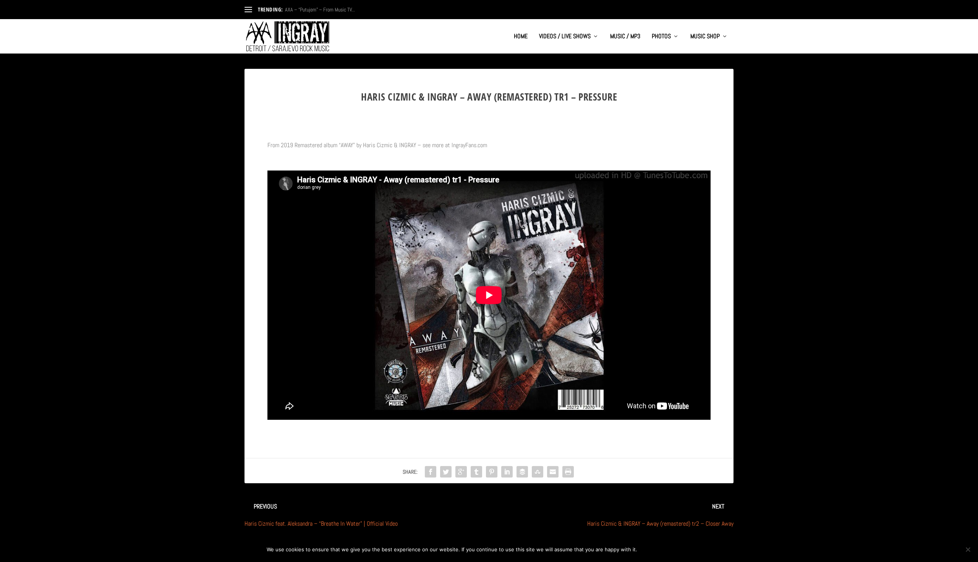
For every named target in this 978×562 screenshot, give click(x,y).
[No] (967, 549)
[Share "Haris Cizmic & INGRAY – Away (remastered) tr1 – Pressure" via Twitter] (445, 471)
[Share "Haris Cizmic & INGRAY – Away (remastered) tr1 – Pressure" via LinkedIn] (507, 471)
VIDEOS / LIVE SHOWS (565, 36)
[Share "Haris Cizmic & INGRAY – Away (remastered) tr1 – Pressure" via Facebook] (430, 471)
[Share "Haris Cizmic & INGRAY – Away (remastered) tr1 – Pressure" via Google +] (461, 471)
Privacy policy (686, 549)
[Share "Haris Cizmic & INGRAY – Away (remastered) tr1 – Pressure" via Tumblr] (476, 471)
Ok (649, 549)
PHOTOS (661, 36)
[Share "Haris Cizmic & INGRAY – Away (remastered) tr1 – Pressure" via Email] (552, 471)
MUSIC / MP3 (625, 36)
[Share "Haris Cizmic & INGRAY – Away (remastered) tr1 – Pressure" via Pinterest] (491, 471)
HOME (521, 36)
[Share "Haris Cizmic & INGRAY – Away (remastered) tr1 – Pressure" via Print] (568, 471)
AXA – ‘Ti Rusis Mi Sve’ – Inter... (316, 9)
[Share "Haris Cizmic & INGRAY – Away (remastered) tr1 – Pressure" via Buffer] (522, 471)
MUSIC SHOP (705, 36)
